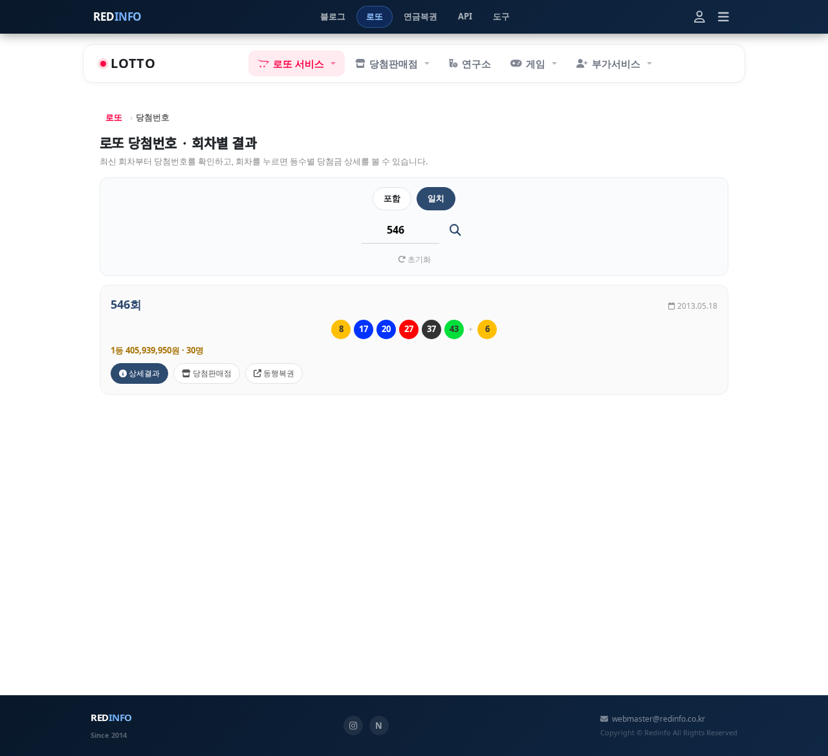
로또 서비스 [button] (298, 63)
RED (117, 16)
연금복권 (420, 16)
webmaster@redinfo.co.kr (658, 718)
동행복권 (277, 373)
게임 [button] (535, 63)
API (465, 16)
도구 (501, 16)
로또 (374, 16)
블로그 (332, 16)
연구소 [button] (476, 63)
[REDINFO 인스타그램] (353, 725)
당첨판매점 (211, 373)
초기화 (418, 259)
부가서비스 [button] (616, 63)
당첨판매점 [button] (393, 63)
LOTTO (133, 63)
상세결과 (143, 373)
